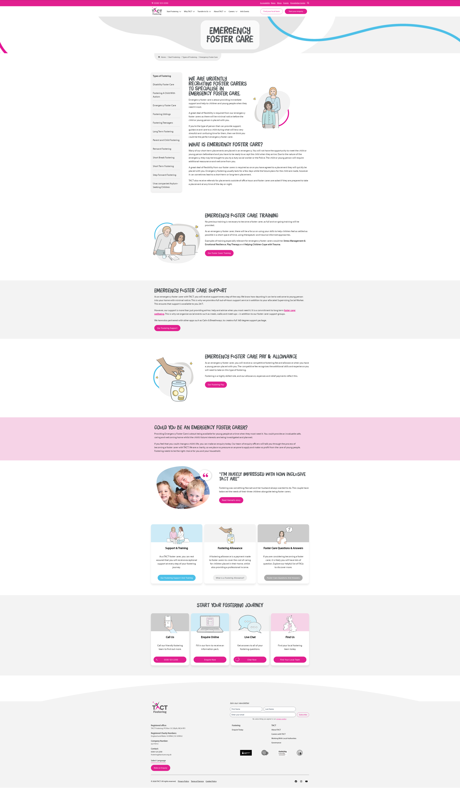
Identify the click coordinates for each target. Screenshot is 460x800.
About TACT (218, 11)
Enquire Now (210, 659)
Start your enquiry (296, 11)
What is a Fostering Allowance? (230, 578)
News (273, 3)
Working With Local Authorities (283, 738)
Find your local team (271, 11)
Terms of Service (197, 781)
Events (286, 3)
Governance (276, 743)
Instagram (301, 781)
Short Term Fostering (163, 166)
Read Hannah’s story (231, 500)
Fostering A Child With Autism (164, 95)
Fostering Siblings (162, 114)
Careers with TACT (278, 734)
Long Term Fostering (163, 131)
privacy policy (281, 719)
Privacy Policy (183, 781)
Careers (232, 11)
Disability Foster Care (163, 84)
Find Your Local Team (290, 659)
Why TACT (188, 11)
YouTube (306, 781)
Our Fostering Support (167, 328)
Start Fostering (172, 11)
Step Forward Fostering (164, 174)
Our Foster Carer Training (219, 253)
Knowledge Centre (297, 3)
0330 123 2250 (161, 3)
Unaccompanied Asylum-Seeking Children (165, 185)
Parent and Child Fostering (166, 140)
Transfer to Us (203, 11)
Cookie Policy (211, 781)
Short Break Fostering (163, 157)
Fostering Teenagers (163, 122)
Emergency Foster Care (208, 57)
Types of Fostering (189, 57)
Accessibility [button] (265, 3)
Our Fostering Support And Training (177, 578)
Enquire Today (237, 730)
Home (163, 57)
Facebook (296, 781)
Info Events (244, 11)
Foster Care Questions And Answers (283, 578)
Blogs (279, 3)
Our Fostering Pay (216, 384)
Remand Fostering (162, 148)
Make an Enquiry (160, 768)
